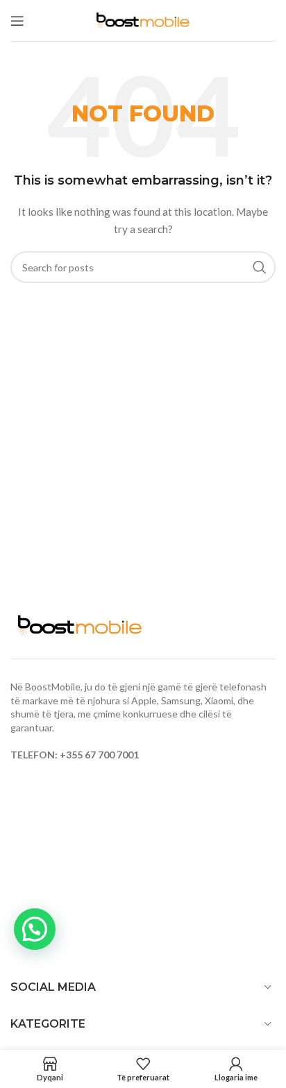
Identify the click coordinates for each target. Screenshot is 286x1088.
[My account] (236, 1069)
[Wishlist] (143, 1069)
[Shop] (49, 1069)
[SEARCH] (260, 267)
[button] (35, 929)
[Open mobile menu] (17, 21)
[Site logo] (143, 19)
